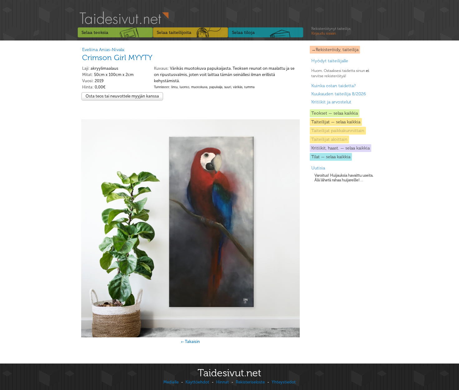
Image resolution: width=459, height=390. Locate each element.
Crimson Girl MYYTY (117, 57)
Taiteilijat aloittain (329, 139)
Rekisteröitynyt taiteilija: (331, 31)
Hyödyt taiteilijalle (329, 61)
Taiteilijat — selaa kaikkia (335, 122)
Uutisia (318, 168)
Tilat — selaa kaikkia (330, 156)
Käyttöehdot (197, 382)
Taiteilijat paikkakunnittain (337, 130)
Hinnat (222, 382)
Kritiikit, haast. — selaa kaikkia (340, 148)
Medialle (171, 382)
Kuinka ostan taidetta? (333, 85)
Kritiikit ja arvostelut (331, 102)
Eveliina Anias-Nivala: (103, 49)
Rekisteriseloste (250, 382)
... (343, 177)
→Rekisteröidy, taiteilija (334, 49)
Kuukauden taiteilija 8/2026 (338, 94)
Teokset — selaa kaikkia (334, 113)
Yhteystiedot (284, 382)
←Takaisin (190, 341)
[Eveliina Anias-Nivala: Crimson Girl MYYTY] (190, 228)
